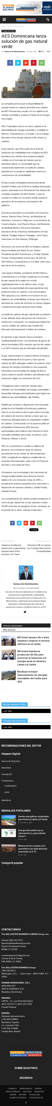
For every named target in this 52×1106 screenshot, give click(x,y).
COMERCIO (12, 1088)
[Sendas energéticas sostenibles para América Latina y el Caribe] (8, 820)
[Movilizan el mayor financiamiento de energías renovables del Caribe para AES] (8, 675)
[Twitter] (26, 612)
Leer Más (7, 711)
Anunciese (6, 767)
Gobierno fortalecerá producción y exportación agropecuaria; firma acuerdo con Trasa (13, 550)
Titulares (5, 868)
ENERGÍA (5, 874)
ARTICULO (6, 914)
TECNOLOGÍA (34, 1094)
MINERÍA (5, 881)
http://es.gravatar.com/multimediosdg (26, 588)
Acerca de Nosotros (10, 761)
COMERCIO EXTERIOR (11, 894)
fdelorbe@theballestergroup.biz (15, 943)
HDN (6, 792)
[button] (48, 19)
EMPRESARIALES (26, 1088)
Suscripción (6, 774)
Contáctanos (7, 780)
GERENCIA (6, 888)
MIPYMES (22, 1094)
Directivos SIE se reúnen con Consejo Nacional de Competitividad (39, 548)
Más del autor (9, 630)
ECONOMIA (6, 920)
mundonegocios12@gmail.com (15, 955)
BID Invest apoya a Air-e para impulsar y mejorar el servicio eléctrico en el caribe (33, 640)
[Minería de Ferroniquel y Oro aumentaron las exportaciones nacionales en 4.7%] (8, 848)
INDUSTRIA (6, 901)
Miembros (6, 800)
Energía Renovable (8, 31)
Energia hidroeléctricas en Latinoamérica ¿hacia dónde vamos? (31, 833)
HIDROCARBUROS (13, 1091)
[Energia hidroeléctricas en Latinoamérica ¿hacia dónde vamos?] (8, 833)
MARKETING (39, 1091)
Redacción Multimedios (15, 51)
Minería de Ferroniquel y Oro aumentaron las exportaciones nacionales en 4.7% (32, 849)
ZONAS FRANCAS (36, 1097)
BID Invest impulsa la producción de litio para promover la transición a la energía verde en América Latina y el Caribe (31, 658)
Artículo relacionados (12, 626)
